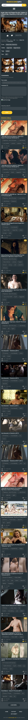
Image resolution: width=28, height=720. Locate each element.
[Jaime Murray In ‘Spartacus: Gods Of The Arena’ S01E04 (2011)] (14, 313)
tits (20, 435)
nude (15, 264)
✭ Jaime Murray (21, 140)
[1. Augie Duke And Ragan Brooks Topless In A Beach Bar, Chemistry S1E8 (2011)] (7, 61)
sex (24, 463)
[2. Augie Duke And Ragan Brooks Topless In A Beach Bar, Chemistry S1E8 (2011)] (20, 61)
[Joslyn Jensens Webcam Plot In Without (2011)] (14, 596)
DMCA (20, 711)
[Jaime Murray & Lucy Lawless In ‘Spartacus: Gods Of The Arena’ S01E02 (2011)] (14, 156)
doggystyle (18, 172)
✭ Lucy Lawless (5, 143)
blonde (19, 665)
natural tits (20, 264)
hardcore (19, 143)
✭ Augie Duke (14, 230)
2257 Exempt (14, 714)
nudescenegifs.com (12, 717)
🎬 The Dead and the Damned (8, 662)
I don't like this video (12, 36)
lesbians (21, 548)
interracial (4, 264)
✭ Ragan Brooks (6, 230)
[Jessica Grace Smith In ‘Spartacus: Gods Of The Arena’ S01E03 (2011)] (14, 281)
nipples (13, 495)
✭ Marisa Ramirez (6, 262)
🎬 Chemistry (5, 227)
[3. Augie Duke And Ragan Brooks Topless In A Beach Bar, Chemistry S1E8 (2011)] (7, 68)
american (14, 262)
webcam (22, 611)
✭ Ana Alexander (14, 227)
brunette (4, 611)
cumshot (13, 143)
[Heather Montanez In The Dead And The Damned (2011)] (14, 650)
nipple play (8, 495)
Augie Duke (9, 47)
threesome (13, 201)
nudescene (14, 2)
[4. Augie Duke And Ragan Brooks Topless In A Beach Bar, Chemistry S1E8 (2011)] (20, 68)
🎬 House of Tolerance (7, 577)
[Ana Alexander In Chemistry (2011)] (14, 424)
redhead (4, 583)
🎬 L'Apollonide (5, 636)
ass (23, 693)
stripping (21, 636)
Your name (4, 80)
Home (6, 711)
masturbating (11, 611)
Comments (5, 75)
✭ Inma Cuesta (12, 519)
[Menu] (14, 8)
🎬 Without (4, 608)
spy (24, 665)
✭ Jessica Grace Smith (7, 296)
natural (16, 580)
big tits (12, 172)
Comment (3, 85)
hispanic (20, 262)
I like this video (8, 36)
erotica (21, 230)
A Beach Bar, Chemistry (11, 44)
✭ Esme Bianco (16, 693)
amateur (4, 328)
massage (4, 233)
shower (8, 356)
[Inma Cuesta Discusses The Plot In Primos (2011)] (14, 508)
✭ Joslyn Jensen (13, 608)
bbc (9, 328)
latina (24, 143)
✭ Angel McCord (13, 548)
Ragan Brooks (17, 47)
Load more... (14, 705)
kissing (10, 264)
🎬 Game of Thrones (6, 693)
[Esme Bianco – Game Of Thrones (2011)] (14, 682)
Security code (5, 105)
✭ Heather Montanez (6, 665)
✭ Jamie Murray (21, 492)
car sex (21, 380)
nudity (10, 233)
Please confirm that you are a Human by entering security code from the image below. (12, 98)
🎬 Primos (4, 519)
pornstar (4, 299)
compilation (10, 583)
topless (7, 51)
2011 (7, 54)
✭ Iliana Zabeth (17, 577)
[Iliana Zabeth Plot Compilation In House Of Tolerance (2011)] (14, 565)
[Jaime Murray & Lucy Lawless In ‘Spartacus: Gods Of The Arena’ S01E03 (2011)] (14, 127)
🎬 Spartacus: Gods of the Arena (9, 140)
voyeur (10, 668)
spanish (8, 522)
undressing (4, 267)
